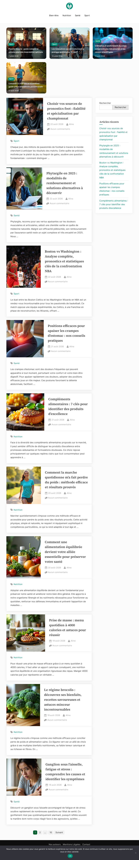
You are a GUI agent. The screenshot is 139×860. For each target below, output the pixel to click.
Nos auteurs (55, 844)
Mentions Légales (71, 844)
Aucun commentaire (60, 129)
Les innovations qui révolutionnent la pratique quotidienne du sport (68, 50)
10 (51, 832)
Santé (77, 15)
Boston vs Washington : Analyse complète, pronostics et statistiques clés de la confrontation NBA (64, 261)
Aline (71, 124)
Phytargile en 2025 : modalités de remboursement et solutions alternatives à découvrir (64, 183)
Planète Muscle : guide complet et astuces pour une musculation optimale (26, 50)
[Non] (135, 852)
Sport (87, 15)
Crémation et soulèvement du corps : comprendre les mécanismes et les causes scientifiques (111, 49)
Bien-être (54, 15)
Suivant (59, 832)
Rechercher (105, 103)
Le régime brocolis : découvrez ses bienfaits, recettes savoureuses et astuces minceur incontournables (62, 700)
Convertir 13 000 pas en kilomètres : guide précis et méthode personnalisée (26, 85)
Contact (86, 844)
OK (70, 856)
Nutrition (67, 15)
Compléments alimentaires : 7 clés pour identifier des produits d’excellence (113, 204)
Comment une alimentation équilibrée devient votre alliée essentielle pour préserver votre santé (65, 552)
